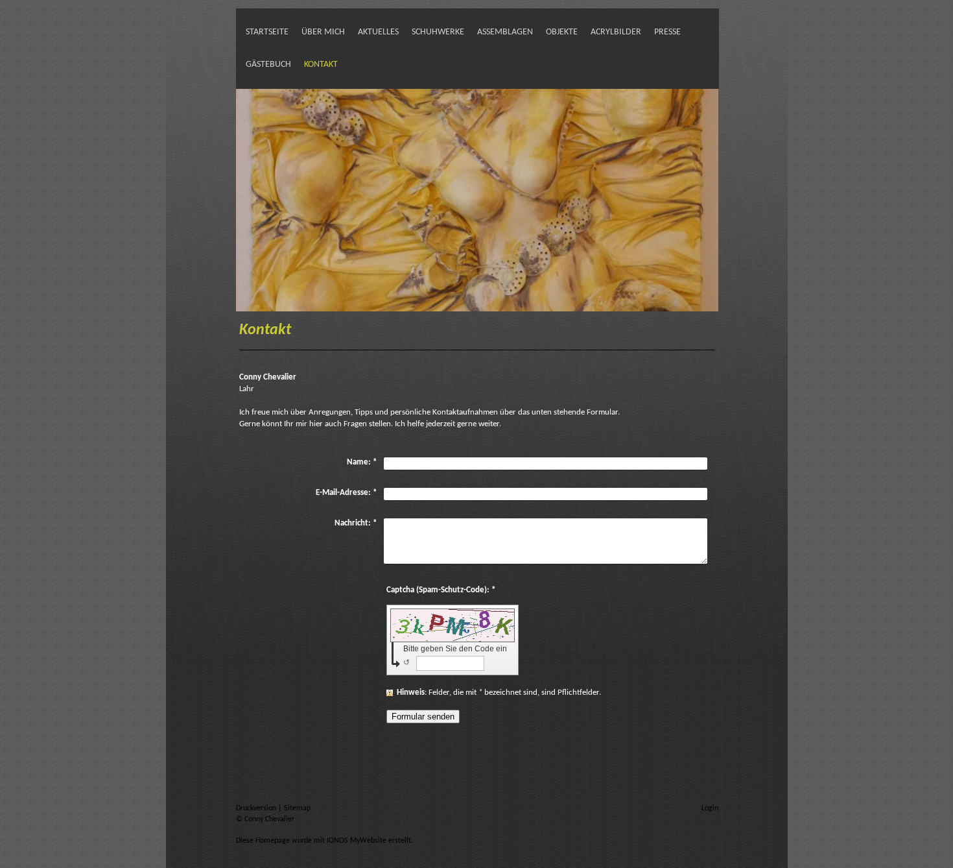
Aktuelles (378, 32)
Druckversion (257, 808)
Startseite (267, 32)
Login (709, 808)
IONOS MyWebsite (356, 841)
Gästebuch (268, 64)
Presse (667, 32)
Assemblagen (505, 32)
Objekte (562, 32)
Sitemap (297, 808)
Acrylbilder (616, 32)
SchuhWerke (438, 32)
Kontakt (321, 64)
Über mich (323, 32)
